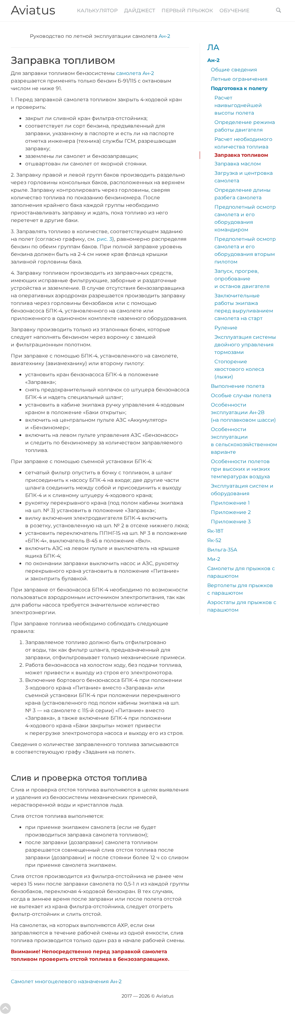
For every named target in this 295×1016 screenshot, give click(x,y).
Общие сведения (234, 69)
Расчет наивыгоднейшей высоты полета (238, 105)
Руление (225, 327)
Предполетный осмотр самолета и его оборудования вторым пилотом (245, 250)
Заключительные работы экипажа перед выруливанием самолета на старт (243, 306)
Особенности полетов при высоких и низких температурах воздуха (240, 469)
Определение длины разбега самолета (242, 194)
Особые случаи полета (241, 395)
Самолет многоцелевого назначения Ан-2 (66, 981)
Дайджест (139, 10)
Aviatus (33, 10)
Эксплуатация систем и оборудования (242, 490)
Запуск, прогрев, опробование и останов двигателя (241, 278)
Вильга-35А (222, 549)
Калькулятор (97, 10)
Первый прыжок (187, 10)
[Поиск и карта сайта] (278, 11)
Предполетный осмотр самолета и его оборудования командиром (245, 218)
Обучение (234, 10)
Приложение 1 (230, 503)
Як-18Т (215, 531)
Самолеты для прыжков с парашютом (241, 572)
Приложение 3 (231, 521)
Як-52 (214, 540)
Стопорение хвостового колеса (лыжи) (239, 369)
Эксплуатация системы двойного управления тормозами (245, 344)
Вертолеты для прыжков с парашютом (240, 589)
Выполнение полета (237, 386)
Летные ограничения (239, 79)
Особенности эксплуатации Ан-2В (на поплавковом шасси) (243, 412)
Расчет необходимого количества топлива (243, 143)
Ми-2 (213, 559)
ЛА (213, 47)
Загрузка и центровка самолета (243, 177)
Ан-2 (164, 36)
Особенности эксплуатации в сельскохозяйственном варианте (244, 440)
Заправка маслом (237, 163)
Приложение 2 (231, 512)
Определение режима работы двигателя (244, 126)
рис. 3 (104, 239)
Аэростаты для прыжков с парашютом (241, 606)
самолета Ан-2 (135, 73)
